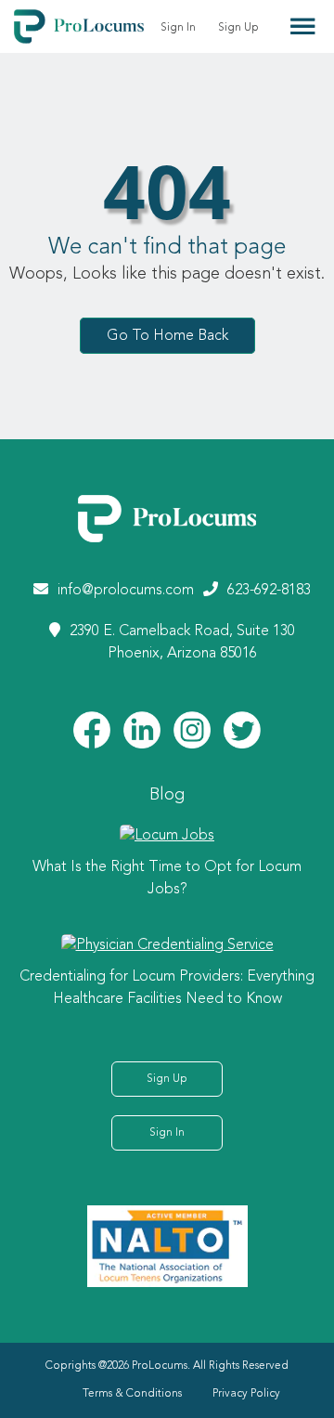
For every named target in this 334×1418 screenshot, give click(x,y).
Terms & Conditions (132, 1393)
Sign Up (238, 27)
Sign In (178, 27)
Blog (167, 795)
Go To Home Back (167, 335)
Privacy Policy (246, 1393)
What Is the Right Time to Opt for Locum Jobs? (167, 878)
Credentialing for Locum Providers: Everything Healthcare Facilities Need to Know (167, 988)
